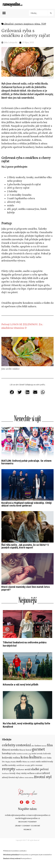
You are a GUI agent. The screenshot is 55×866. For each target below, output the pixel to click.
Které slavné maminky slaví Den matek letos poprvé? (25, 588)
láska (49, 758)
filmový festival (25, 750)
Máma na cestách (28, 762)
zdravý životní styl (10, 777)
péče (33, 765)
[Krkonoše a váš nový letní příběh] (27, 666)
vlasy (18, 773)
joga (29, 754)
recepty (8, 769)
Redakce (27, 830)
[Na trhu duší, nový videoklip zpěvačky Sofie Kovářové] (27, 704)
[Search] (51, 13)
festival (43, 746)
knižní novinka (37, 754)
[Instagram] (27, 802)
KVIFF (44, 758)
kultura (35, 757)
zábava (21, 777)
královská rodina (11, 757)
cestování (23, 745)
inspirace (29, 23)
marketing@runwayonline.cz (27, 818)
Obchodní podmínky (27, 822)
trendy (12, 773)
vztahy (24, 773)
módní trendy (47, 762)
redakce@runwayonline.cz (16, 815)
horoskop (6, 753)
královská (47, 754)
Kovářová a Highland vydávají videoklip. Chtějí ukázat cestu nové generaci (26, 504)
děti (32, 746)
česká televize (29, 777)
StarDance (5, 773)
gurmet (19, 23)
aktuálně (9, 23)
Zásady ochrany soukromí (27, 826)
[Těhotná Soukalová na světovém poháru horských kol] (27, 623)
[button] (4, 13)
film (50, 745)
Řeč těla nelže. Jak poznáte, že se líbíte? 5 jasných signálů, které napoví (25, 546)
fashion (38, 746)
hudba (13, 754)
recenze (38, 765)
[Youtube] (33, 802)
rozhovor (20, 769)
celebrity (8, 745)
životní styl (43, 777)
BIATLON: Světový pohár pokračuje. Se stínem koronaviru (26, 462)
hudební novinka (22, 754)
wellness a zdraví (34, 773)
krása (25, 757)
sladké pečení (40, 769)
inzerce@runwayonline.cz (39, 815)
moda (19, 761)
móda (38, 762)
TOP (43, 23)
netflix (5, 765)
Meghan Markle (10, 762)
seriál (27, 769)
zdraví (46, 773)
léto (3, 762)
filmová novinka (10, 749)
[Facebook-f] (21, 802)
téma (37, 23)
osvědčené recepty (23, 765)
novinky (12, 765)
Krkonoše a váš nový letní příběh (20, 684)
